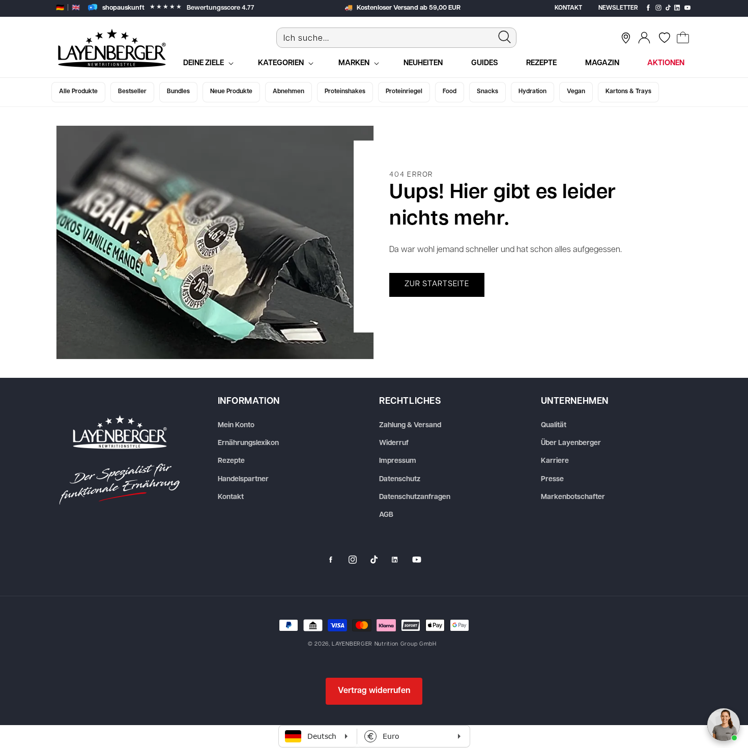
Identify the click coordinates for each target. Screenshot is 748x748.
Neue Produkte (231, 92)
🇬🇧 (76, 8)
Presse (552, 479)
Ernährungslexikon (248, 443)
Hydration (532, 92)
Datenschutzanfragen (414, 497)
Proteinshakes (345, 92)
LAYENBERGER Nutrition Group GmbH (384, 644)
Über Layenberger (571, 443)
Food (449, 92)
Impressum (397, 461)
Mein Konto (236, 425)
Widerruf (394, 443)
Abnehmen (288, 92)
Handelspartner (243, 479)
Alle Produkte (78, 92)
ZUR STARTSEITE (437, 284)
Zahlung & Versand (410, 425)
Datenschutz (399, 479)
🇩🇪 (60, 8)
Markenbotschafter (573, 497)
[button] (683, 37)
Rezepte (231, 461)
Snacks (487, 92)
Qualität (553, 425)
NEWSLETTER (618, 8)
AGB (386, 515)
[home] (119, 459)
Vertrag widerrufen (374, 691)
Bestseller (132, 92)
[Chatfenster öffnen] (723, 724)
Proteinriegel (404, 92)
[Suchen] (505, 37)
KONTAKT (568, 8)
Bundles (178, 92)
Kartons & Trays (628, 92)
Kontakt (231, 497)
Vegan (576, 92)
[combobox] (396, 37)
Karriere (555, 461)
